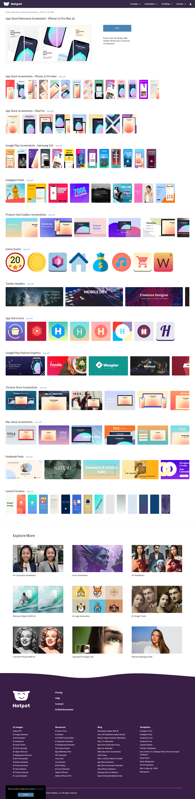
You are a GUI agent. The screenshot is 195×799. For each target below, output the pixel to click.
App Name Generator (106, 762)
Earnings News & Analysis (108, 772)
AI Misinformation (64, 709)
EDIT (117, 28)
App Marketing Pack (63, 752)
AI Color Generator (62, 769)
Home (8, 12)
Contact (59, 703)
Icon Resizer (60, 762)
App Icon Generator (105, 748)
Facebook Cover (146, 738)
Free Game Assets (62, 748)
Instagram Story (146, 734)
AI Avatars (59, 734)
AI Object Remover (20, 752)
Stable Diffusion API (63, 776)
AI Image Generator (20, 734)
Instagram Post (146, 731)
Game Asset (145, 758)
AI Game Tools (61, 731)
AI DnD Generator (146, 765)
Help (57, 698)
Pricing (58, 692)
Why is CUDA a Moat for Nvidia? (110, 759)
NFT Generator (61, 755)
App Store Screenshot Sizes (109, 745)
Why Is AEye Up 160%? (149, 768)
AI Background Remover (22, 755)
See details (39, 789)
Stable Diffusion (61, 772)
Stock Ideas (102, 755)
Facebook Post (146, 741)
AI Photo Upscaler (20, 748)
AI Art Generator (19, 738)
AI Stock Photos (19, 745)
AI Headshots (18, 741)
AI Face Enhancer (19, 769)
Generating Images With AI (108, 731)
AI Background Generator (65, 745)
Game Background (147, 761)
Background (144, 772)
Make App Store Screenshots (109, 752)
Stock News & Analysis (107, 769)
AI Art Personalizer (20, 759)
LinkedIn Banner (146, 745)
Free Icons (59, 759)
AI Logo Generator (20, 776)
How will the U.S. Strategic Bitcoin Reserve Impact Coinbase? (159, 753)
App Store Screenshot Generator (110, 765)
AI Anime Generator (20, 762)
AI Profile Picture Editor (64, 738)
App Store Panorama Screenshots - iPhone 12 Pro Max (33, 12)
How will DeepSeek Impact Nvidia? (111, 734)
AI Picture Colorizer (20, 772)
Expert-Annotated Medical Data (110, 776)
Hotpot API (17, 731)
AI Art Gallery (60, 765)
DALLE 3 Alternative (105, 741)
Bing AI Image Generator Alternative (112, 738)
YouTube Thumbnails (148, 748)
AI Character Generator (64, 741)
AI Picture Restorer (20, 765)
